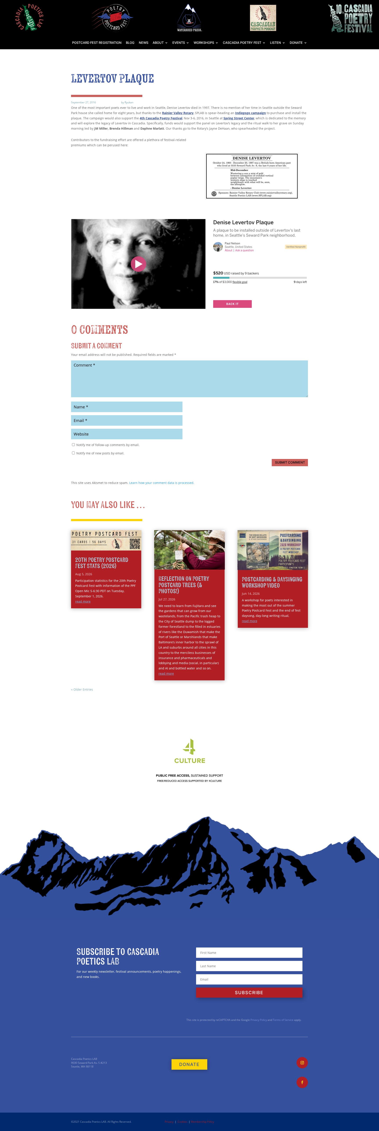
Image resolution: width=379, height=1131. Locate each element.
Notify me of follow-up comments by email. (107, 445)
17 (216, 560)
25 (197, 565)
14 (205, 560)
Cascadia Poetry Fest (242, 42)
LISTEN (275, 42)
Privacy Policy (258, 1020)
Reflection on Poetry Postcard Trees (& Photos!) (184, 585)
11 (194, 560)
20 (178, 565)
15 (209, 560)
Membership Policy (202, 1121)
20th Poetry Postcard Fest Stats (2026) (101, 563)
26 (200, 565)
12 (197, 560)
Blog (130, 42)
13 (201, 560)
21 (182, 565)
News (143, 42)
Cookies (182, 1121)
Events (178, 42)
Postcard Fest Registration (97, 42)
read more (83, 601)
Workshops (204, 42)
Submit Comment (290, 462)
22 (185, 565)
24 (193, 565)
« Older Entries (82, 689)
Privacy (169, 1121)
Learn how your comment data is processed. (161, 483)
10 (190, 560)
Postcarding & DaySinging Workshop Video (272, 582)
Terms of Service (283, 1020)
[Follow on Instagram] (302, 1062)
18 (220, 560)
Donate (296, 42)
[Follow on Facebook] (302, 1082)
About (158, 42)
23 (189, 565)
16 (212, 560)
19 (174, 565)
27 (204, 565)
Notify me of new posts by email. (100, 453)
